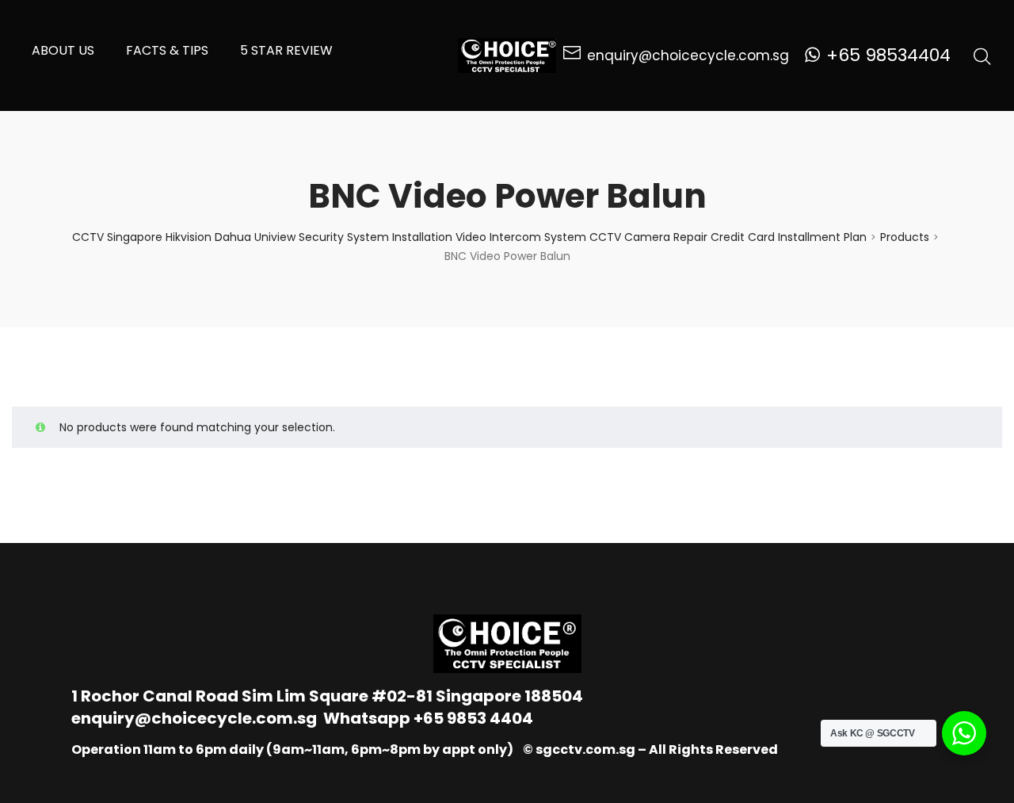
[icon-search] (982, 55)
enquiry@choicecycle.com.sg (194, 718)
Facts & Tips (167, 50)
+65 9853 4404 (473, 718)
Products (904, 237)
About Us (63, 50)
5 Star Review (286, 50)
